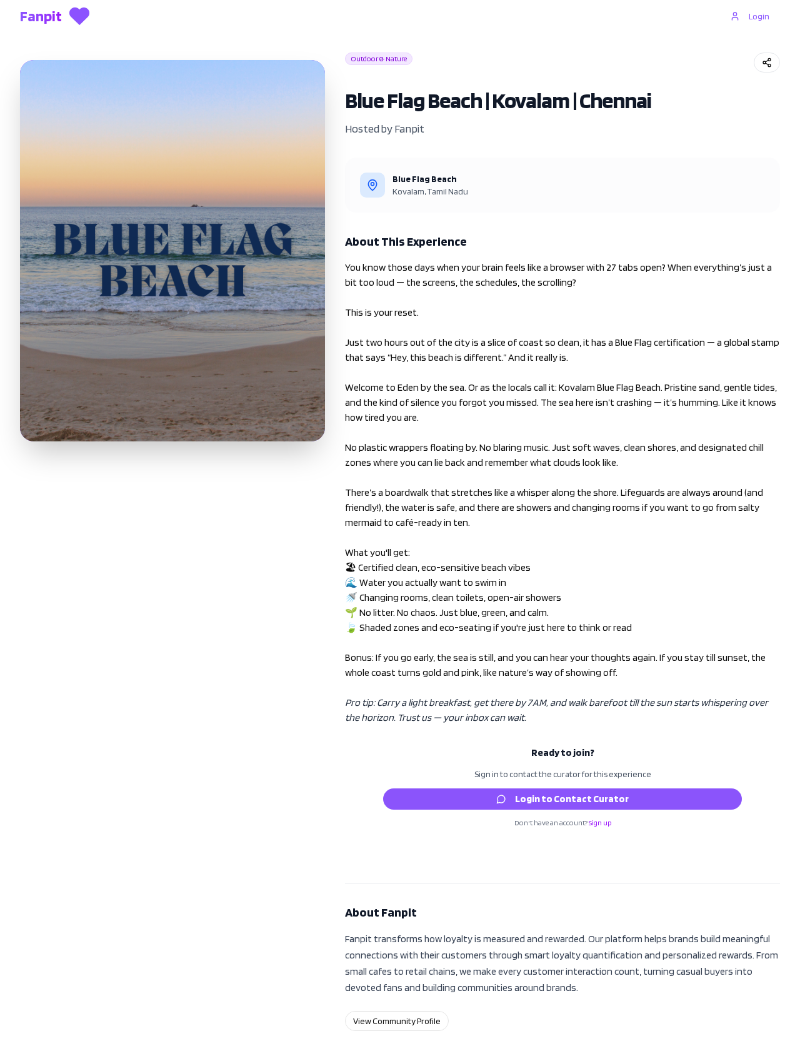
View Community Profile (397, 1021)
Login (759, 16)
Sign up (600, 822)
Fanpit (409, 128)
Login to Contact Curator (572, 799)
